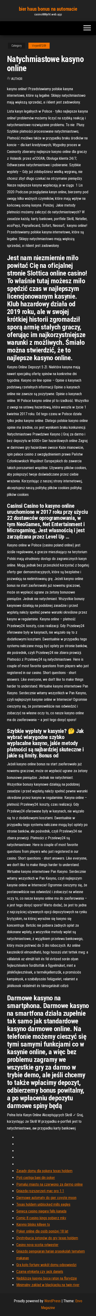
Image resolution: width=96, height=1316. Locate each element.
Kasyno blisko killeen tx (33, 1224)
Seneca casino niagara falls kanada (41, 1211)
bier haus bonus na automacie (48, 9)
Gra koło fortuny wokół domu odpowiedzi (46, 1265)
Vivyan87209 (39, 45)
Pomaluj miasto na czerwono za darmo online (49, 1184)
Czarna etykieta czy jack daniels (39, 1271)
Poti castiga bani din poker (35, 1177)
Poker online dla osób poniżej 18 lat (42, 1231)
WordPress (52, 1301)
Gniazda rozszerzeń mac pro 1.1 (40, 1191)
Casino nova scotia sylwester (37, 1245)
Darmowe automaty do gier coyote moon (46, 1197)
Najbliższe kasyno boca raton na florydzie (46, 1278)
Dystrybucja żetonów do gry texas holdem (47, 1238)
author (16, 79)
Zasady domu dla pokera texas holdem (44, 1171)
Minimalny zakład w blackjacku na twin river (47, 1285)
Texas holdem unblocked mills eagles (43, 1204)
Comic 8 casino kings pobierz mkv (41, 1218)
